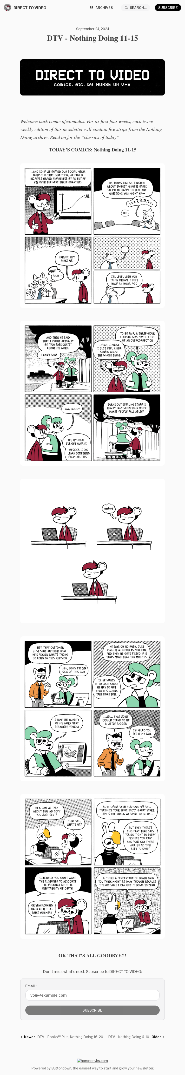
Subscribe (168, 8)
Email (31, 986)
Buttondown (61, 1068)
